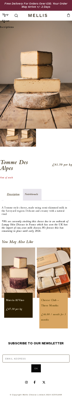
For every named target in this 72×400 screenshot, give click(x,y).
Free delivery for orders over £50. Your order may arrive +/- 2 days (36, 5)
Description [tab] (13, 194)
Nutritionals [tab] (31, 194)
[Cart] (68, 15)
